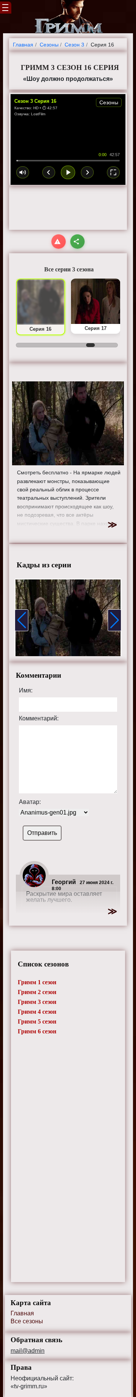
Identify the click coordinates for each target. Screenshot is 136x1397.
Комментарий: (39, 719)
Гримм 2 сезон (37, 992)
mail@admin (28, 1351)
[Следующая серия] (87, 172)
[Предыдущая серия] (48, 172)
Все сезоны (27, 1321)
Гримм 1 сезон (37, 982)
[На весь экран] (113, 172)
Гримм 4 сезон (37, 1011)
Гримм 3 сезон (37, 1002)
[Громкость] (22, 172)
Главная (22, 1313)
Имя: (25, 691)
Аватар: (30, 802)
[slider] (68, 160)
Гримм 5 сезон (37, 1021)
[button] (21, 620)
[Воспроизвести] (68, 172)
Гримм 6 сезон (37, 1031)
